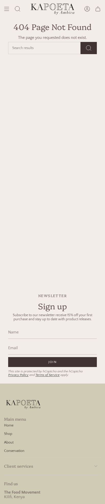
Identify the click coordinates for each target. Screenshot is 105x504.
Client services (18, 466)
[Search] (89, 48)
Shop (8, 434)
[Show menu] (7, 8)
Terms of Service (47, 375)
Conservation (14, 451)
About (9, 442)
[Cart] (98, 8)
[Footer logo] (23, 404)
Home (9, 425)
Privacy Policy (18, 375)
